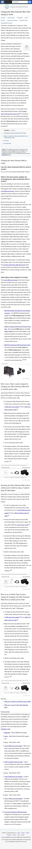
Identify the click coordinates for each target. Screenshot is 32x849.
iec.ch (6, 742)
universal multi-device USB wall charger (14, 265)
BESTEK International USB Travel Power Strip (17, 345)
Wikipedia (7, 732)
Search (22, 834)
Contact (23, 832)
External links (7, 143)
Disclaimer (9, 834)
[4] (20, 406)
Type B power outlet (22, 525)
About (19, 832)
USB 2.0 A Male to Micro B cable (13, 762)
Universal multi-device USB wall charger (15, 812)
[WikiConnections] (16, 6)
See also (6, 140)
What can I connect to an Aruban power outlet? (17, 701)
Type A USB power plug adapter (13, 746)
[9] (20, 616)
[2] (20, 113)
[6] (29, 524)
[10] (23, 359)
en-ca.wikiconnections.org (11, 832)
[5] (17, 409)
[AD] (25, 359)
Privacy (14, 834)
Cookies (27, 832)
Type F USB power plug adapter (13, 798)
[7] (9, 512)
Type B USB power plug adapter (13, 776)
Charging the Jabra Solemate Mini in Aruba (15, 133)
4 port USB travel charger (10, 280)
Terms (18, 834)
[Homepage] (2, 2)
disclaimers (5, 154)
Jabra (6, 736)
